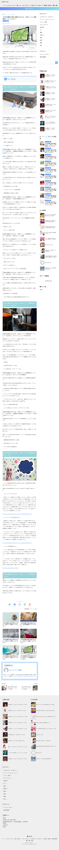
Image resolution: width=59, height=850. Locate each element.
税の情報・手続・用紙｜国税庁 (9, 819)
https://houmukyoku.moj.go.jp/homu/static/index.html (24, 676)
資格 (56, 5)
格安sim (50, 5)
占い (20, 5)
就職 (53, 5)
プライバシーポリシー (45, 54)
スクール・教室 (33, 609)
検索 (56, 62)
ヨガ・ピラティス (25, 5)
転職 (41, 40)
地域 (41, 289)
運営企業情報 (43, 57)
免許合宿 (45, 5)
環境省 (4, 826)
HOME (30, 836)
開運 (41, 42)
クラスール (5, 2)
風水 (17, 5)
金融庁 (4, 817)
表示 (13, 79)
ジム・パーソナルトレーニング (9, 5)
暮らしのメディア (29, 8)
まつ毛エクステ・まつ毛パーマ (36, 5)
